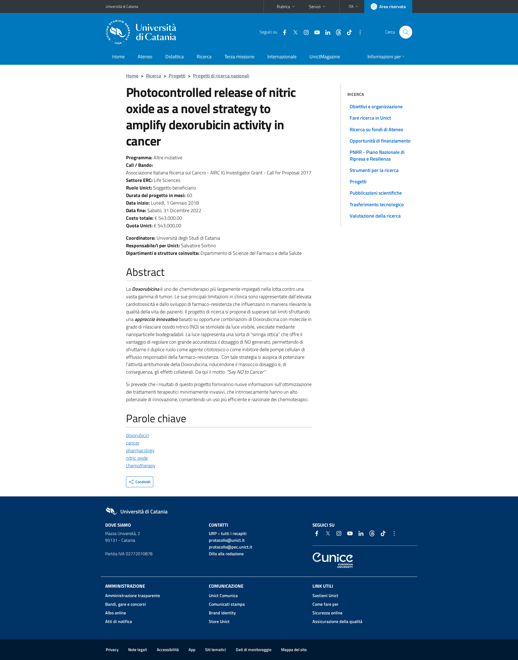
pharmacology (140, 450)
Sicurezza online (327, 613)
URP (213, 533)
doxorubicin (137, 435)
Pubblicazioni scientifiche (376, 193)
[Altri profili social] (358, 32)
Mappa (294, 650)
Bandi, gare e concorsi (125, 604)
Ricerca (204, 56)
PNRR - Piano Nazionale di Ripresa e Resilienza (377, 155)
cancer (132, 442)
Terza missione (239, 56)
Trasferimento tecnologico (377, 204)
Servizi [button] (315, 6)
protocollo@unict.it (227, 540)
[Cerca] (405, 32)
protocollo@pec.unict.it (230, 547)
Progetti (177, 75)
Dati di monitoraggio (253, 650)
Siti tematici (215, 650)
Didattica (174, 56)
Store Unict (219, 621)
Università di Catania (122, 6)
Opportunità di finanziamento (380, 140)
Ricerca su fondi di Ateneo (376, 129)
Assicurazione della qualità (337, 621)
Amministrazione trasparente (132, 595)
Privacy (112, 650)
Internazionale (282, 56)
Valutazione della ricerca (375, 215)
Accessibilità (168, 650)
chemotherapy (140, 465)
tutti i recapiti (234, 533)
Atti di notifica (118, 621)
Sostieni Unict (325, 595)
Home (118, 56)
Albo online (115, 613)
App (192, 650)
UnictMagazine (324, 56)
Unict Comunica (223, 595)
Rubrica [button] (283, 6)
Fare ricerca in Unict (370, 117)
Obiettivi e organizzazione (376, 106)
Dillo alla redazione (226, 553)
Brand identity (222, 613)
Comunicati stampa (227, 604)
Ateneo (145, 56)
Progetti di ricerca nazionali (221, 75)
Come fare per (325, 604)
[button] (354, 6)
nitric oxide (137, 458)
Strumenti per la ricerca (374, 170)
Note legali (137, 650)
